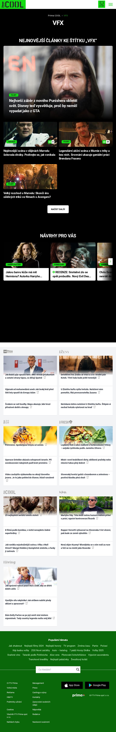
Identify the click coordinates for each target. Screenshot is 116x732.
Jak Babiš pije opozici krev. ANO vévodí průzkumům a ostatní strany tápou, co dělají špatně (29, 376)
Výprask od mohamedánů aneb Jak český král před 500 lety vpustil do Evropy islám (29, 391)
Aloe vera (54, 655)
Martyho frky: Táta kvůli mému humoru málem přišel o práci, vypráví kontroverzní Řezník (86, 517)
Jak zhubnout (15, 645)
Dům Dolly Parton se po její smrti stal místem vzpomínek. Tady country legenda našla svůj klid (28, 617)
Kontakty (36, 697)
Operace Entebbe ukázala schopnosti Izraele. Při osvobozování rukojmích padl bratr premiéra (28, 461)
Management (38, 683)
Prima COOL (54, 15)
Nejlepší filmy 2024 (34, 645)
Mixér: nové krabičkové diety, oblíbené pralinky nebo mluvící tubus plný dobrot (86, 461)
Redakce (36, 714)
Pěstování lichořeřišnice (74, 655)
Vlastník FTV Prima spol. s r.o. (17, 715)
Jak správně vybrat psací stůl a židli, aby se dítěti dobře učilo (28, 587)
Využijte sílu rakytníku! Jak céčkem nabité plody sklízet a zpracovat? (28, 602)
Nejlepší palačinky (59, 659)
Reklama (10, 692)
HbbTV (10, 697)
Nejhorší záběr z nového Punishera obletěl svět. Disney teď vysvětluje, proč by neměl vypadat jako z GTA (43, 105)
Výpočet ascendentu (98, 655)
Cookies (10, 709)
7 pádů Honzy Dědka (79, 650)
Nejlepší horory (53, 645)
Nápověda (36, 709)
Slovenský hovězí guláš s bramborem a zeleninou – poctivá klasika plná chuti (85, 476)
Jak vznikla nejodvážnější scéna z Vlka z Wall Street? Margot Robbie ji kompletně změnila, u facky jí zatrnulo (30, 547)
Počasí (103, 645)
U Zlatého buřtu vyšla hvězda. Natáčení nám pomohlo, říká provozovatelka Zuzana (82, 391)
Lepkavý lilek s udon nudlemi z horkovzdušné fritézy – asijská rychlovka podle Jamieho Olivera (86, 446)
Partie (95, 645)
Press (34, 688)
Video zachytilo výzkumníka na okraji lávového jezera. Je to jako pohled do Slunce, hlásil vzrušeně (29, 476)
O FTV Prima (12, 683)
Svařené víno (13, 655)
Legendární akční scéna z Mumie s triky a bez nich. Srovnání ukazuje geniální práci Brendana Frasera (84, 154)
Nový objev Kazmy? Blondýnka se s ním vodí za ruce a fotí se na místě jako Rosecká (85, 546)
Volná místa (12, 688)
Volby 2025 (97, 650)
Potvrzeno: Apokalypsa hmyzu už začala (24, 445)
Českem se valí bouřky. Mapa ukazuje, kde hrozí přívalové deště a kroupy (27, 405)
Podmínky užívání (14, 702)
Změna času (84, 645)
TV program (69, 645)
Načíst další (58, 209)
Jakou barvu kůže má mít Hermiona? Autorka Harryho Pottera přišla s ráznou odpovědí (23, 274)
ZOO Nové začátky (40, 650)
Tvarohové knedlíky (38, 659)
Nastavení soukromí (41, 722)
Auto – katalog (59, 650)
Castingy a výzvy (39, 692)
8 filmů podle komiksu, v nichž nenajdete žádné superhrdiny (27, 531)
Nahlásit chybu (13, 722)
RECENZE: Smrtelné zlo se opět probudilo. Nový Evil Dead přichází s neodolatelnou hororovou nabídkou (71, 274)
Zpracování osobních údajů (41, 703)
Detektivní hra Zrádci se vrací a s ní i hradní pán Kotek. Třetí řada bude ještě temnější (83, 376)
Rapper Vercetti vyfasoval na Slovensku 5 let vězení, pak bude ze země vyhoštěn (86, 531)
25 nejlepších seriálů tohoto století (22, 515)
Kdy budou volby (21, 650)
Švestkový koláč (79, 659)
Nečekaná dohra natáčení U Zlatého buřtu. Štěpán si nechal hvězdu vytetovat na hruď (86, 405)
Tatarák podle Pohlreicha (35, 655)
